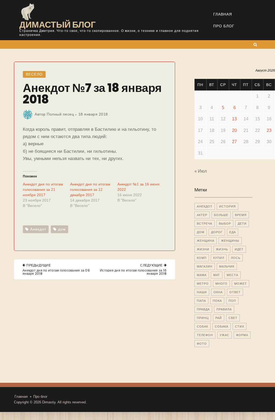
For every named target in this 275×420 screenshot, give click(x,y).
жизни (203, 249)
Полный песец (60, 114)
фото (202, 343)
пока (217, 300)
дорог (217, 232)
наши (202, 292)
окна (218, 292)
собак (202, 326)
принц (203, 317)
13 (234, 119)
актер (202, 215)
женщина (205, 240)
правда (203, 309)
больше (221, 215)
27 (234, 141)
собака (221, 326)
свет (233, 317)
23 (269, 130)
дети (242, 223)
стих (239, 326)
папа (201, 300)
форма (242, 335)
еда (232, 232)
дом (62, 229)
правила (224, 309)
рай (218, 317)
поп (232, 300)
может (240, 283)
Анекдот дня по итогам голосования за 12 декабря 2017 (90, 189)
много (221, 283)
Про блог (223, 26)
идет (239, 249)
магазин (204, 266)
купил (218, 257)
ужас (224, 335)
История (227, 206)
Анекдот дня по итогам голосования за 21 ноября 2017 (43, 189)
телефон (205, 335)
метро (203, 283)
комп (202, 257)
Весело (34, 74)
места (232, 275)
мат (216, 275)
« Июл (200, 171)
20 (234, 130)
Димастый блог (57, 24)
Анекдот (38, 229)
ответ (235, 292)
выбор (225, 223)
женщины (230, 240)
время (241, 215)
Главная (222, 14)
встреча (204, 223)
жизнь (222, 249)
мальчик (226, 266)
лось (235, 257)
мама (202, 275)
